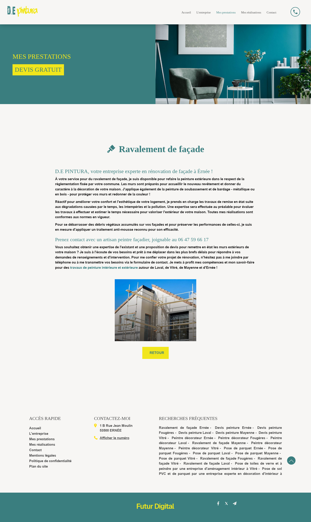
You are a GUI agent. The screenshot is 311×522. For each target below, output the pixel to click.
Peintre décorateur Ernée (192, 438)
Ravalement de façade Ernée (184, 428)
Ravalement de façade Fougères (226, 458)
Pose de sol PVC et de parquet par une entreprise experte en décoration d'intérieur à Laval (220, 474)
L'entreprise (203, 12)
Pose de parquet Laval (211, 453)
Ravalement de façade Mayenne (219, 443)
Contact (271, 12)
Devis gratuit (38, 69)
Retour (157, 353)
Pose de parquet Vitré (177, 458)
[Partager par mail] (235, 503)
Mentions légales (42, 455)
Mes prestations (226, 12)
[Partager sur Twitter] (226, 503)
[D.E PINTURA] (22, 8)
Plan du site (38, 466)
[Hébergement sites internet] (155, 515)
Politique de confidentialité (50, 461)
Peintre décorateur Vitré (198, 448)
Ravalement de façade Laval (207, 463)
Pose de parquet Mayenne (256, 453)
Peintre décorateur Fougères (241, 438)
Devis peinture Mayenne (235, 433)
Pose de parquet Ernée (243, 448)
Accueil (186, 12)
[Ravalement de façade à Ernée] (155, 310)
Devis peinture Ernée (233, 428)
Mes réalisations (251, 12)
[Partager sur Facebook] (218, 503)
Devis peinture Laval (194, 433)
